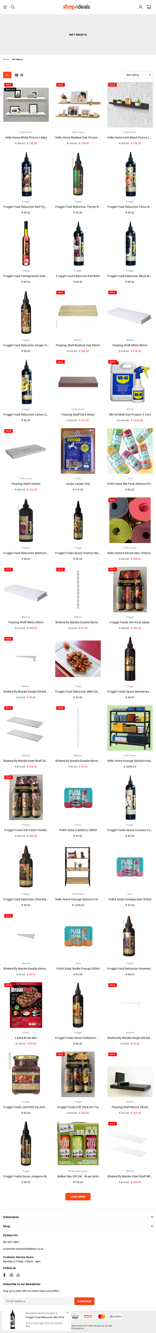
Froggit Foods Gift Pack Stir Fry (78, 1107)
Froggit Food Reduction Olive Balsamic (28, 899)
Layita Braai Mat (26, 1037)
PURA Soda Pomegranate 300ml (130, 899)
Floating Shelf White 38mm (26, 622)
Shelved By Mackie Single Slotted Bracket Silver (34, 691)
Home (6, 59)
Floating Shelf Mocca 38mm (130, 1107)
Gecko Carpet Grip (78, 483)
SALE (8, 84)
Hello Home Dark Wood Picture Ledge (131, 137)
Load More (78, 1196)
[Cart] (149, 7)
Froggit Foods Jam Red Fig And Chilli (27, 1107)
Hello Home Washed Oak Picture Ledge (80, 137)
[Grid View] (16, 75)
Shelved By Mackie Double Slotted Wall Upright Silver (89, 622)
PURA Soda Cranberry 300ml (78, 830)
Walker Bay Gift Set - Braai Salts (78, 1176)
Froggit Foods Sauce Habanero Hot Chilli (82, 1037)
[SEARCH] (13, 7)
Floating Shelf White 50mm (130, 345)
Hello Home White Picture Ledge (26, 137)
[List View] (22, 75)
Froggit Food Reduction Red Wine (78, 276)
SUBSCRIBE (84, 1301)
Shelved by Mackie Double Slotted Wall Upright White (89, 760)
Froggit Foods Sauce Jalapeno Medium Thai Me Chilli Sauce (42, 1176)
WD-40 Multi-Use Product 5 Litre (130, 414)
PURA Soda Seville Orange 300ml (78, 968)
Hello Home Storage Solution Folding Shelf (82, 899)
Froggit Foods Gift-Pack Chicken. (26, 830)
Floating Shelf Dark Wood (77, 414)
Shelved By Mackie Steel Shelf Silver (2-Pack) (32, 760)
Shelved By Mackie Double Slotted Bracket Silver (34, 968)
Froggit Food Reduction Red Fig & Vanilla (30, 206)
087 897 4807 (11, 1242)
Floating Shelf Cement (26, 483)
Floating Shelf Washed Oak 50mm (78, 345)
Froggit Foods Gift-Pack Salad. (130, 622)
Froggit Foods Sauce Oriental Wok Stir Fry (82, 553)
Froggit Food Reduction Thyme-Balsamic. (82, 206)
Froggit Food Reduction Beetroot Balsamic (31, 553)
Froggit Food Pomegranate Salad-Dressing (31, 276)
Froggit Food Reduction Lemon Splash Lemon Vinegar (38, 414)
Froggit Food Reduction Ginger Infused (28, 345)
